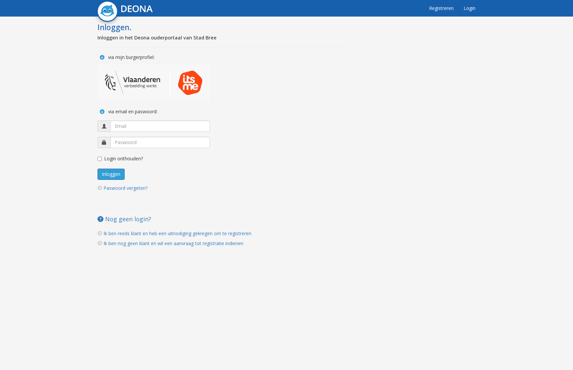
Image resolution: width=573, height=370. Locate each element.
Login (470, 8)
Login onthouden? (123, 158)
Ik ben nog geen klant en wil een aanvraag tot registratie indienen (173, 243)
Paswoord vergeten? (125, 188)
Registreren (441, 8)
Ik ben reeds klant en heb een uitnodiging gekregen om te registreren (177, 233)
